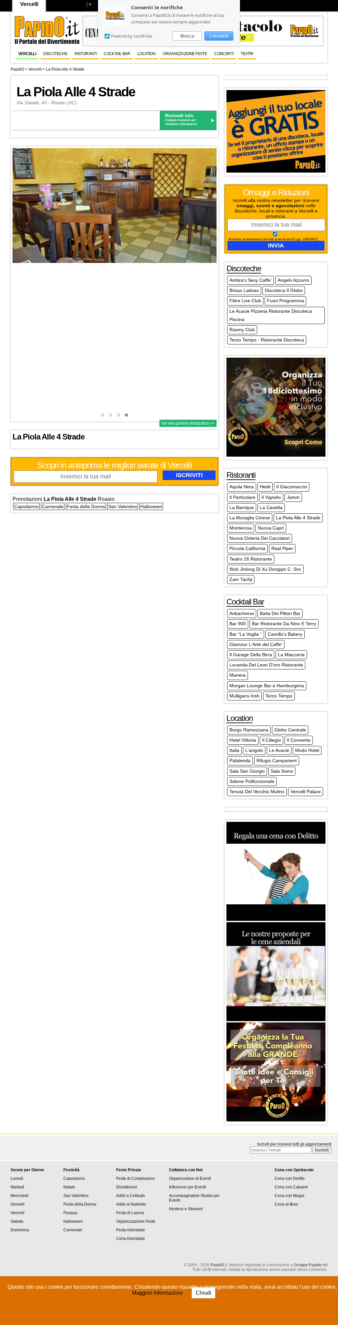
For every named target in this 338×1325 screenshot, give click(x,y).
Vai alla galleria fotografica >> (188, 423)
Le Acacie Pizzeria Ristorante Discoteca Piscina (270, 315)
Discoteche (55, 53)
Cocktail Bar (117, 53)
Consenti (219, 36)
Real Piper (282, 548)
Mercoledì (19, 1195)
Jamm (293, 497)
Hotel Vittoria (242, 740)
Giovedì (17, 1204)
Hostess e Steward (186, 1209)
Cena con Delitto (290, 1178)
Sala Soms (282, 771)
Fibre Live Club (245, 300)
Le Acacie (279, 750)
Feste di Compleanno (135, 1178)
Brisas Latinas (244, 290)
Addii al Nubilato (131, 1204)
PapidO (17, 69)
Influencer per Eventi (187, 1187)
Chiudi (203, 1293)
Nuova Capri (271, 528)
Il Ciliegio (271, 740)
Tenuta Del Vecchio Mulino (257, 791)
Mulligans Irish (244, 695)
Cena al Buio (286, 1204)
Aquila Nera (241, 486)
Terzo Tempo (278, 695)
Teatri (247, 53)
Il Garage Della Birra (250, 654)
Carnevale (52, 506)
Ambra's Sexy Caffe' (250, 280)
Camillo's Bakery (285, 634)
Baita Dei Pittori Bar (280, 613)
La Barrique (241, 507)
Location (146, 53)
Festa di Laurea (130, 1213)
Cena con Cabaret (291, 1187)
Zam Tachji (240, 579)
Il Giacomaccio (291, 486)
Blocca (187, 36)
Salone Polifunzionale (251, 781)
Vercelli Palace (305, 791)
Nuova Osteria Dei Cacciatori (259, 538)
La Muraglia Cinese (249, 517)
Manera (237, 675)
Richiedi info (179, 115)
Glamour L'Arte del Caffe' (255, 644)
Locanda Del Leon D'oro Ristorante (266, 664)
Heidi (265, 486)
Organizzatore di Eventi (190, 1178)
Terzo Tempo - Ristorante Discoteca (266, 339)
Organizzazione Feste (185, 53)
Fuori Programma (285, 300)
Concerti (223, 53)
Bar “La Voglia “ (245, 634)
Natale (69, 1187)
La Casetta (271, 507)
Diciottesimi (126, 1187)
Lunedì (17, 1178)
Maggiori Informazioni (158, 1293)
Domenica (20, 1230)
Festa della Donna (86, 506)
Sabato (17, 1221)
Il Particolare (242, 497)
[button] (103, 415)
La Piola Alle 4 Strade (65, 69)
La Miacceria (291, 654)
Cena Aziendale (130, 1238)
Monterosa (240, 528)
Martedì (17, 1187)
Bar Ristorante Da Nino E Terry (284, 623)
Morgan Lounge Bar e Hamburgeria (266, 685)
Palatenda (240, 760)
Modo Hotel (307, 750)
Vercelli (27, 53)
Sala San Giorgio (247, 771)
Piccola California (247, 548)
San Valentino (122, 506)
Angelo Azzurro (293, 280)
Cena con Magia (289, 1195)
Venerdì (17, 1213)
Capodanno (26, 506)
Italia (234, 750)
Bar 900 (237, 623)
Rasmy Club (242, 329)
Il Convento (299, 740)
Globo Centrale (290, 729)
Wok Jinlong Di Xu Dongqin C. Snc (265, 569)
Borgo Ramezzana (248, 729)
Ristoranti (85, 53)
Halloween (151, 506)
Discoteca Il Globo (284, 290)
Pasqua (70, 1213)
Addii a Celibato (130, 1195)
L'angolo (254, 750)
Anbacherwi (241, 613)
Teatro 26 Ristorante (250, 559)
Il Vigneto (271, 497)
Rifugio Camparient (276, 760)
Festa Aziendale (130, 1230)
